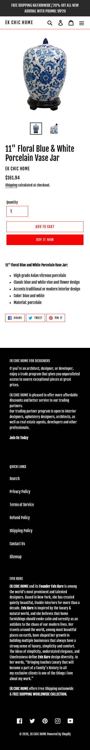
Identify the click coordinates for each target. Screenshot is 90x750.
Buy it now (45, 240)
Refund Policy (20, 517)
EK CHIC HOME (19, 22)
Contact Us (17, 543)
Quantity (12, 202)
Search (15, 478)
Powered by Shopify (59, 734)
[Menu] (81, 22)
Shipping (11, 185)
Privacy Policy (20, 491)
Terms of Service (22, 504)
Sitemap (16, 556)
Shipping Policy (21, 530)
